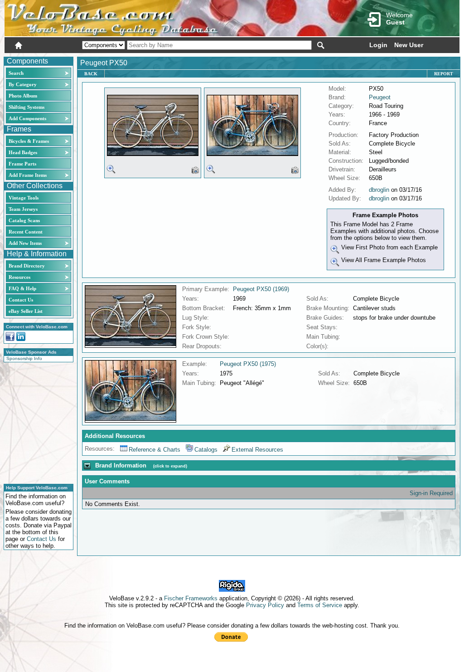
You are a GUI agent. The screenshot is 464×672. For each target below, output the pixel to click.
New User (408, 45)
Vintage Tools (24, 197)
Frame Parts (22, 163)
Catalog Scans (24, 220)
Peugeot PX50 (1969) (261, 289)
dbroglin (379, 189)
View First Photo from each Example (388, 247)
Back (90, 73)
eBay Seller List (26, 311)
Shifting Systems (26, 107)
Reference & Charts (154, 449)
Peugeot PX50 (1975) (248, 363)
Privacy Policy (265, 605)
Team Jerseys (23, 209)
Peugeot (380, 97)
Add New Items (25, 243)
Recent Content (26, 231)
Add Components (27, 118)
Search (16, 73)
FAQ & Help (22, 288)
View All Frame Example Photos (382, 260)
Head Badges (23, 152)
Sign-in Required (431, 493)
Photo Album (23, 95)
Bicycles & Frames (29, 141)
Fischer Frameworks (191, 598)
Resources (19, 277)
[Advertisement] (36, 421)
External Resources (257, 449)
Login (378, 45)
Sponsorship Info (24, 358)
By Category (23, 84)
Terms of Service (319, 605)
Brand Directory (27, 265)
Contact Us (21, 299)
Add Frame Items (28, 175)
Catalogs (206, 449)
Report (443, 73)
